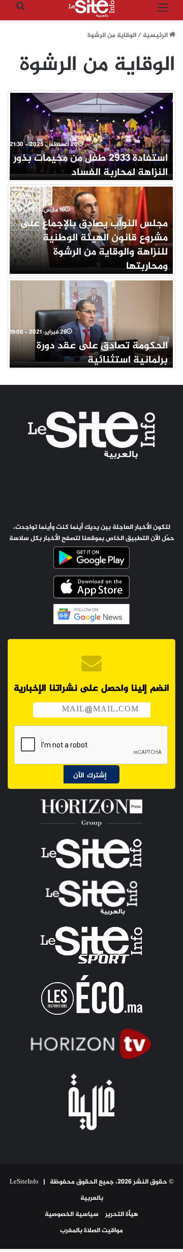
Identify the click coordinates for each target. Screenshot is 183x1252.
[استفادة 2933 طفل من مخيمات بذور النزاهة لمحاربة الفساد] (91, 133)
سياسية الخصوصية (72, 1214)
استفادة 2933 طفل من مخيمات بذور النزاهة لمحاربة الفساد (90, 165)
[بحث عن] (20, 12)
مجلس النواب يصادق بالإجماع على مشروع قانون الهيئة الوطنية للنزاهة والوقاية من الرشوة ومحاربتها (94, 245)
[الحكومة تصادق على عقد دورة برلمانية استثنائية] (91, 321)
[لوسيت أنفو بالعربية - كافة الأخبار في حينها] (91, 8)
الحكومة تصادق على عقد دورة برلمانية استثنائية (102, 353)
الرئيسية (156, 35)
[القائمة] (163, 12)
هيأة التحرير (121, 1214)
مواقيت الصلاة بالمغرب (91, 1230)
